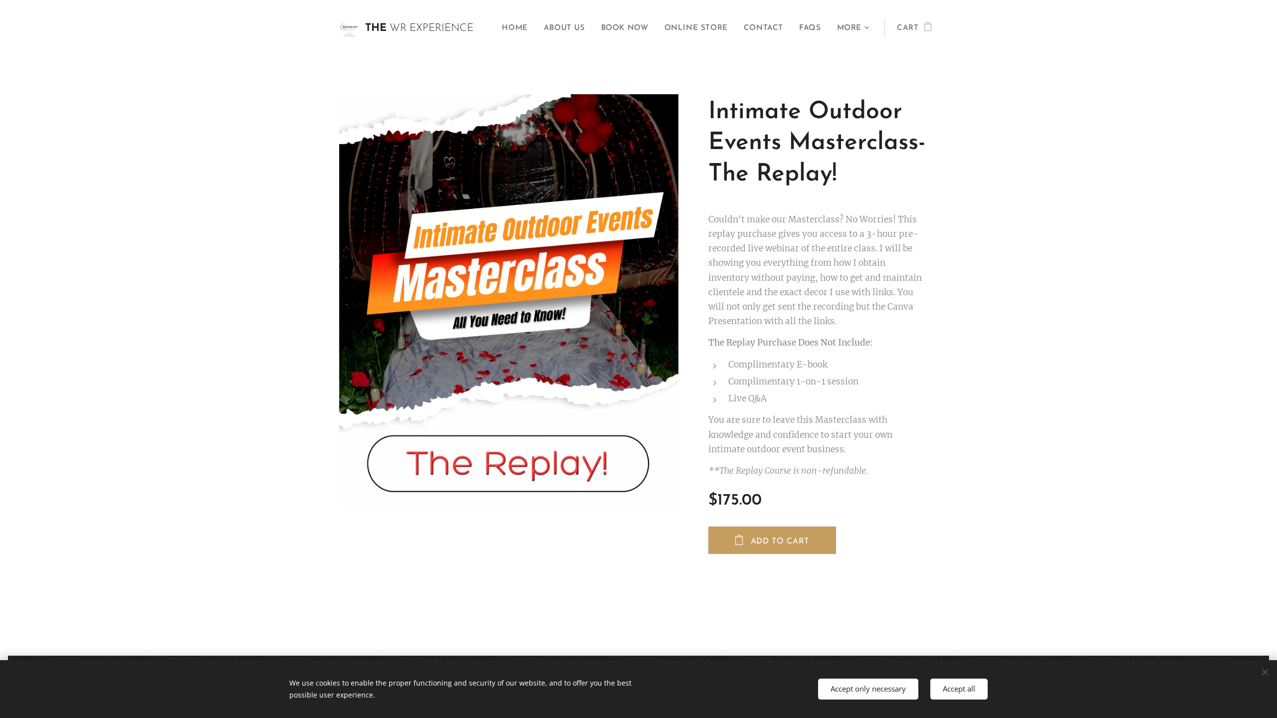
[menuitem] (517, 28)
